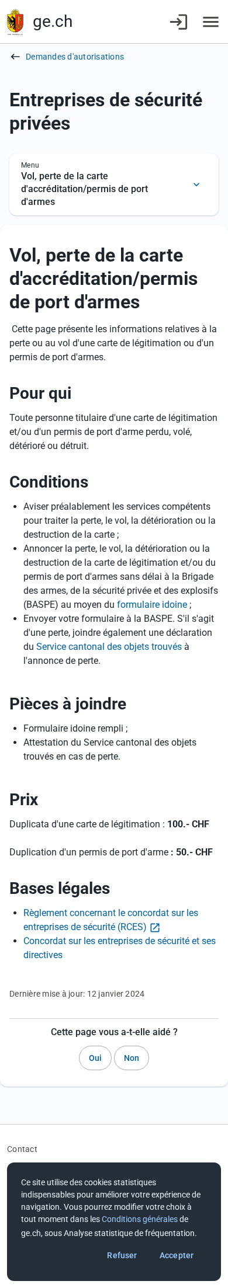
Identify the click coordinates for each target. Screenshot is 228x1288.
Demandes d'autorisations (75, 56)
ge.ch (52, 21)
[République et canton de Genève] (15, 22)
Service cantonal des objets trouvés (109, 646)
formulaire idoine (152, 604)
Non (131, 1058)
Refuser (122, 1255)
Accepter (177, 1255)
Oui (95, 1058)
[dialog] (114, 1221)
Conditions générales (140, 1219)
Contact (22, 1149)
